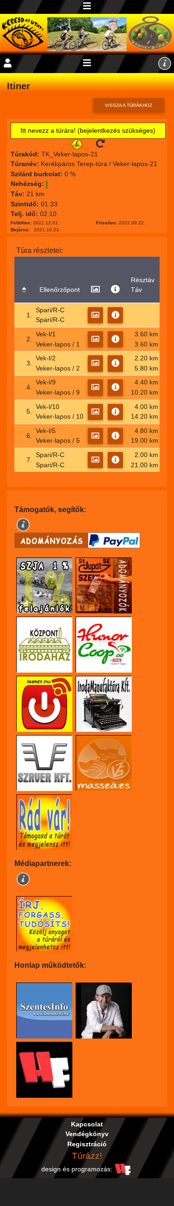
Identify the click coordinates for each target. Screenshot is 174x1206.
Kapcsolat (87, 1124)
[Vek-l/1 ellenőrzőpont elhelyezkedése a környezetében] (95, 339)
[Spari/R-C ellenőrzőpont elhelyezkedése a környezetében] (95, 315)
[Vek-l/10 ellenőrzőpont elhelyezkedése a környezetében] (95, 412)
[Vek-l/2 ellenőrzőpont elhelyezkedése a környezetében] (95, 363)
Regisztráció (87, 1144)
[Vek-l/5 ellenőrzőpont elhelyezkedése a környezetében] (95, 436)
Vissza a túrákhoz (128, 105)
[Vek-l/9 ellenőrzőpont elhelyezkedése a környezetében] (95, 387)
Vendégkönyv (87, 1134)
